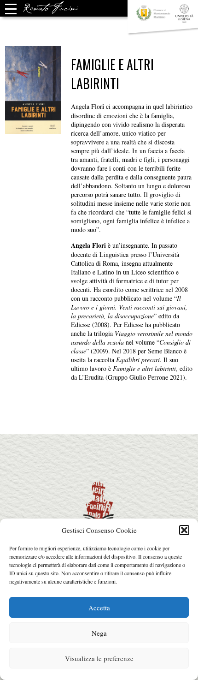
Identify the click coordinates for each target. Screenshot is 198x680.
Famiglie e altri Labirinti (112, 74)
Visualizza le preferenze (99, 658)
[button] (184, 530)
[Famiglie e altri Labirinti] (33, 129)
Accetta (99, 607)
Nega (99, 633)
